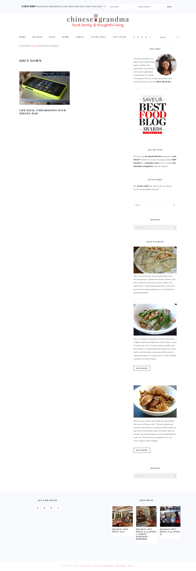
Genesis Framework (104, 566)
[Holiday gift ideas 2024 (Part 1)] (170, 526)
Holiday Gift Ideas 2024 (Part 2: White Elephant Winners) (146, 534)
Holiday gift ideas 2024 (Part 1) (170, 531)
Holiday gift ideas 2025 (120, 530)
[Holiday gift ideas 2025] (122, 526)
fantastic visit (152, 163)
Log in (131, 566)
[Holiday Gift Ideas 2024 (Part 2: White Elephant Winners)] (146, 526)
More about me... (164, 81)
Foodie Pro (85, 566)
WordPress (121, 566)
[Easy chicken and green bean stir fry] (155, 335)
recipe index (143, 186)
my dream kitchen (153, 156)
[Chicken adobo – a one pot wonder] (155, 417)
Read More (142, 368)
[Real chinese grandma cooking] (155, 273)
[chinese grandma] (98, 27)
